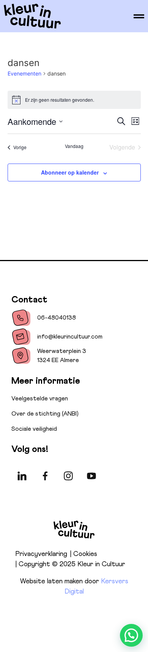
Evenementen (24, 73)
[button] (131, 635)
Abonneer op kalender (70, 172)
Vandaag (74, 146)
